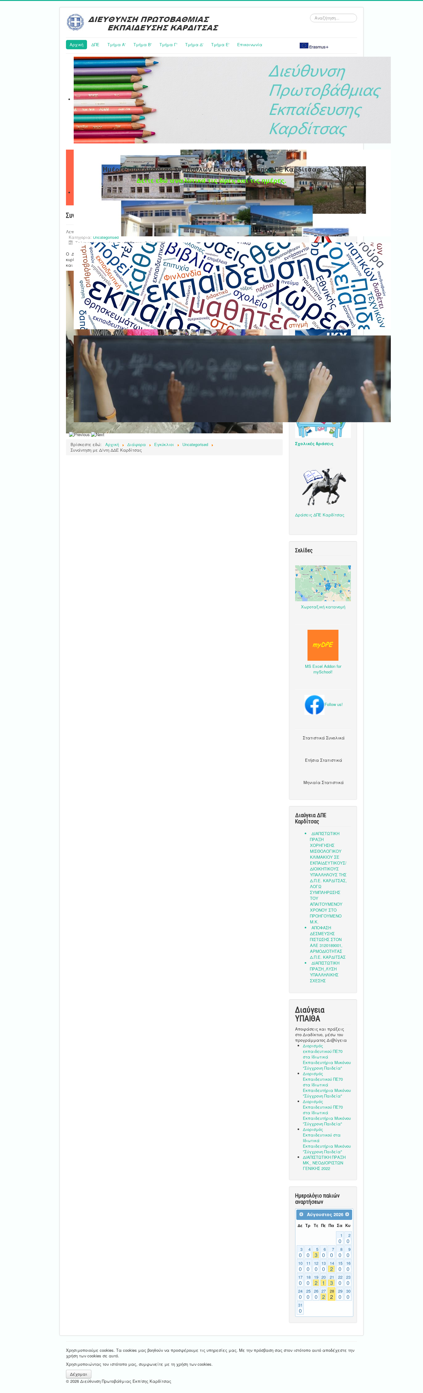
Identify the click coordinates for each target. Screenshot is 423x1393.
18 (308, 1280)
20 (323, 1280)
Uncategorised (106, 237)
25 (308, 1294)
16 (348, 1266)
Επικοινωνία (249, 44)
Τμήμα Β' (142, 44)
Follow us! (334, 704)
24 (300, 1294)
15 (340, 1266)
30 (348, 1294)
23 (348, 1280)
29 (340, 1294)
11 (308, 1266)
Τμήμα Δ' (194, 44)
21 (332, 1280)
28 (332, 1294)
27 (323, 1294)
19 (316, 1280)
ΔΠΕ (95, 44)
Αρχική (76, 44)
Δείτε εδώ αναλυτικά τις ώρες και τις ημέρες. (211, 180)
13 (323, 1266)
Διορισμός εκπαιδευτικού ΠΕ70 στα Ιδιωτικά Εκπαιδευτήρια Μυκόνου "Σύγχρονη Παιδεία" (327, 1057)
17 (300, 1280)
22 (340, 1280)
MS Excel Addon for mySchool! (323, 669)
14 (332, 1266)
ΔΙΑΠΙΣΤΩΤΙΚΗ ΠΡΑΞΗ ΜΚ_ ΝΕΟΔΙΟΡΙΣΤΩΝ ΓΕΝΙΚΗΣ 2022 (324, 1162)
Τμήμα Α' (116, 44)
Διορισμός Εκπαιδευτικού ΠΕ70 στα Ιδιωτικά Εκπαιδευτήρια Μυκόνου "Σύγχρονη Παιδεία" (327, 1085)
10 (300, 1266)
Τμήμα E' (220, 44)
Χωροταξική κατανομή (323, 607)
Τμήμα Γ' (168, 44)
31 (300, 1308)
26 (316, 1294)
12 (316, 1266)
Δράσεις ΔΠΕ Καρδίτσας (319, 515)
